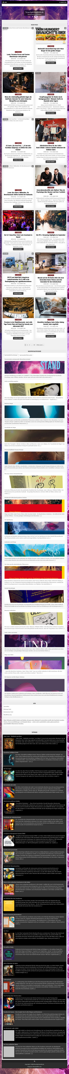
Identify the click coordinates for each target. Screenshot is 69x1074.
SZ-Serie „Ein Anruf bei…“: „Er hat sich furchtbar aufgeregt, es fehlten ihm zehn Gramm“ (18, 148)
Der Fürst (6, 914)
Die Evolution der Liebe (10, 768)
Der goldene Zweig (9, 678)
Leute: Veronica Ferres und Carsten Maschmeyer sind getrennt (18, 55)
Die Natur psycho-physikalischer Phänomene (17, 542)
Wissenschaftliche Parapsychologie (14, 427)
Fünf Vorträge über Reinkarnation (12, 979)
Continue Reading (18, 69)
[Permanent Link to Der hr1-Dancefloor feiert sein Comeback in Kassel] (18, 220)
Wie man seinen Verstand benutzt (13, 451)
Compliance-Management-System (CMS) (14, 817)
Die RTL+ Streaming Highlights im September (50, 235)
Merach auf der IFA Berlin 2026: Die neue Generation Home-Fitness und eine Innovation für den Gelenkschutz (51, 280)
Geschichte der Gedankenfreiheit (12, 801)
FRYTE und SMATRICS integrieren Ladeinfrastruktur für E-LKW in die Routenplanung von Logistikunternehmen (18, 279)
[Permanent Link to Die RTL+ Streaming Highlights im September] (50, 220)
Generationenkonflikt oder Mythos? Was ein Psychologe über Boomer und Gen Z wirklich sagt (51, 192)
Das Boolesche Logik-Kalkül (11, 1012)
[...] (56, 377)
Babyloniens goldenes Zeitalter (12, 785)
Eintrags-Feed (7, 709)
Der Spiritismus (9, 497)
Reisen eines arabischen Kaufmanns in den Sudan (17, 866)
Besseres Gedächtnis (10, 588)
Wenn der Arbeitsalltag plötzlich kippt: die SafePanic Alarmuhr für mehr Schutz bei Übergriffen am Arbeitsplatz (18, 99)
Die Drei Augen (7, 752)
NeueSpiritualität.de (34, 12)
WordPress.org (8, 714)
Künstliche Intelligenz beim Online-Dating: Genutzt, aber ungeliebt (50, 323)
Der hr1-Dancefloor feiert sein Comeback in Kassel (18, 236)
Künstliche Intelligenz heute (11, 736)
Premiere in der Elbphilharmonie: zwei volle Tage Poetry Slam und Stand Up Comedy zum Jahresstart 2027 (18, 324)
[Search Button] (34, 1061)
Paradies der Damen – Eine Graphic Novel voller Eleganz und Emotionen (23, 995)
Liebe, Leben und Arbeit (11, 610)
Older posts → (40, 345)
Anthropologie (7, 963)
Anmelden (6, 706)
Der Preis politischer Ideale (11, 1028)
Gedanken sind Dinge (10, 519)
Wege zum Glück (9, 632)
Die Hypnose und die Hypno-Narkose (14, 654)
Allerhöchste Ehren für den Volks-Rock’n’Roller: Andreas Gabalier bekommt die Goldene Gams (50, 148)
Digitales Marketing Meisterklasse (12, 898)
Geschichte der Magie (10, 405)
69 (34, 345)
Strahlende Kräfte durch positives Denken (16, 475)
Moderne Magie (9, 381)
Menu (5, 2)
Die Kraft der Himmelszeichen (12, 849)
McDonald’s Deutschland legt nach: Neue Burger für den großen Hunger (51, 50)
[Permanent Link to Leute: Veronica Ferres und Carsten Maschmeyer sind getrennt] (18, 38)
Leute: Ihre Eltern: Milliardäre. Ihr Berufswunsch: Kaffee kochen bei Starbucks (18, 194)
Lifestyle (51, 143)
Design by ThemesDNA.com (34, 1066)
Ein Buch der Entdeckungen (11, 1044)
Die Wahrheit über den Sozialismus (13, 882)
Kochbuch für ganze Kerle (10, 833)
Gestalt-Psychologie (10, 566)
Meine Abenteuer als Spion (11, 947)
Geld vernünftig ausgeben (11, 359)
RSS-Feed (14, 58)
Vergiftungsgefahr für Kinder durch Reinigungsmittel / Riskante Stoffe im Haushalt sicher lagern (51, 99)
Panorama (19, 52)
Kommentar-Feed (8, 712)
